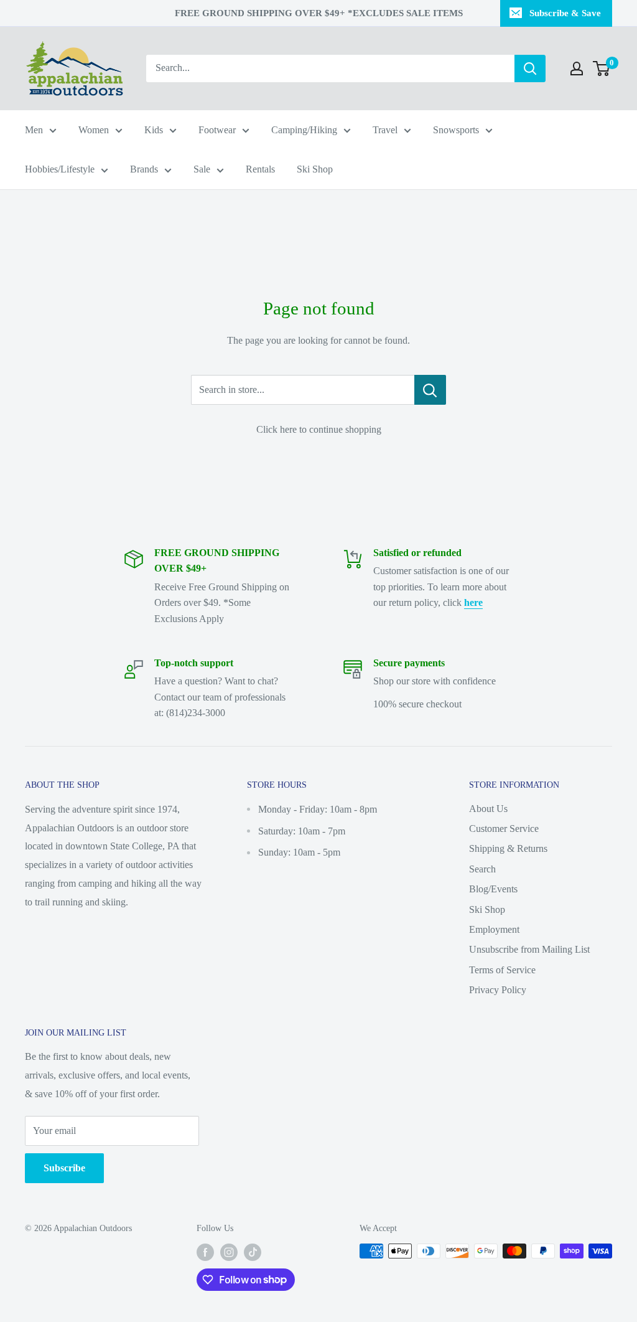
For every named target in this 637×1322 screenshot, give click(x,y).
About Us (488, 808)
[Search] (530, 68)
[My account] (576, 68)
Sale (201, 169)
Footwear (217, 130)
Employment (494, 929)
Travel (385, 130)
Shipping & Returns (508, 848)
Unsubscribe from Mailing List (529, 949)
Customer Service (504, 828)
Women (93, 130)
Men (34, 130)
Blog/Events (493, 889)
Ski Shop (315, 169)
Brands (144, 169)
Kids (153, 130)
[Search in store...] (430, 390)
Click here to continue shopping (318, 429)
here (473, 602)
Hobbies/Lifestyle (60, 169)
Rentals (260, 169)
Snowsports (456, 130)
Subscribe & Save (565, 13)
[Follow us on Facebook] (205, 1252)
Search (482, 869)
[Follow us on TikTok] (252, 1252)
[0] (602, 68)
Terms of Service (502, 970)
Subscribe (64, 1168)
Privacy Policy (497, 989)
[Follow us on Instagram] (229, 1252)
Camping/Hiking (304, 130)
